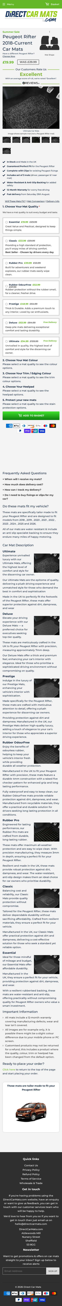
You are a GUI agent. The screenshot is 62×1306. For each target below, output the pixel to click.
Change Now (9, 56)
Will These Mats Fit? (15, 201)
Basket (54, 4)
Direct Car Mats (32, 1287)
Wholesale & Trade (31, 1183)
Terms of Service (31, 1178)
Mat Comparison (36, 201)
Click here (9, 1069)
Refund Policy (31, 1174)
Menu (10, 4)
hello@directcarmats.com (31, 1223)
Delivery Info (52, 201)
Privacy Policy (31, 1169)
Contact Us (31, 1165)
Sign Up (52, 1271)
